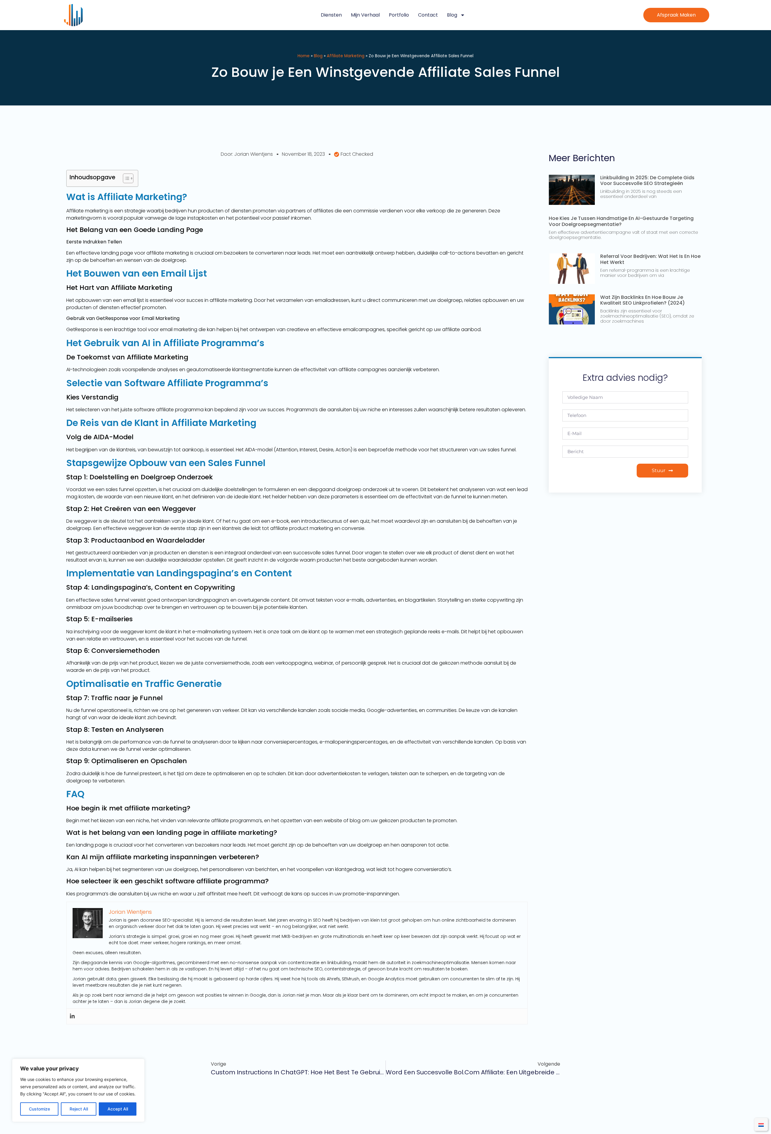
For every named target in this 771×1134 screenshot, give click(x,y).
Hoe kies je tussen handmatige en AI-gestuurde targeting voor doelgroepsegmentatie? (621, 221)
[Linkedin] (72, 1016)
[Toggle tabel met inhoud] (125, 178)
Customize (39, 1108)
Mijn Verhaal (365, 14)
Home (304, 56)
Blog (452, 14)
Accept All (118, 1108)
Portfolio (399, 14)
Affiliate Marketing (345, 56)
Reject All (79, 1108)
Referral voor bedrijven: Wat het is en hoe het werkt (650, 259)
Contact (428, 14)
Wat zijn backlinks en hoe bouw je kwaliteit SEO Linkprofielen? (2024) (642, 300)
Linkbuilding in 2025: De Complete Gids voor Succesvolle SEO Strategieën (647, 180)
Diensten (331, 14)
